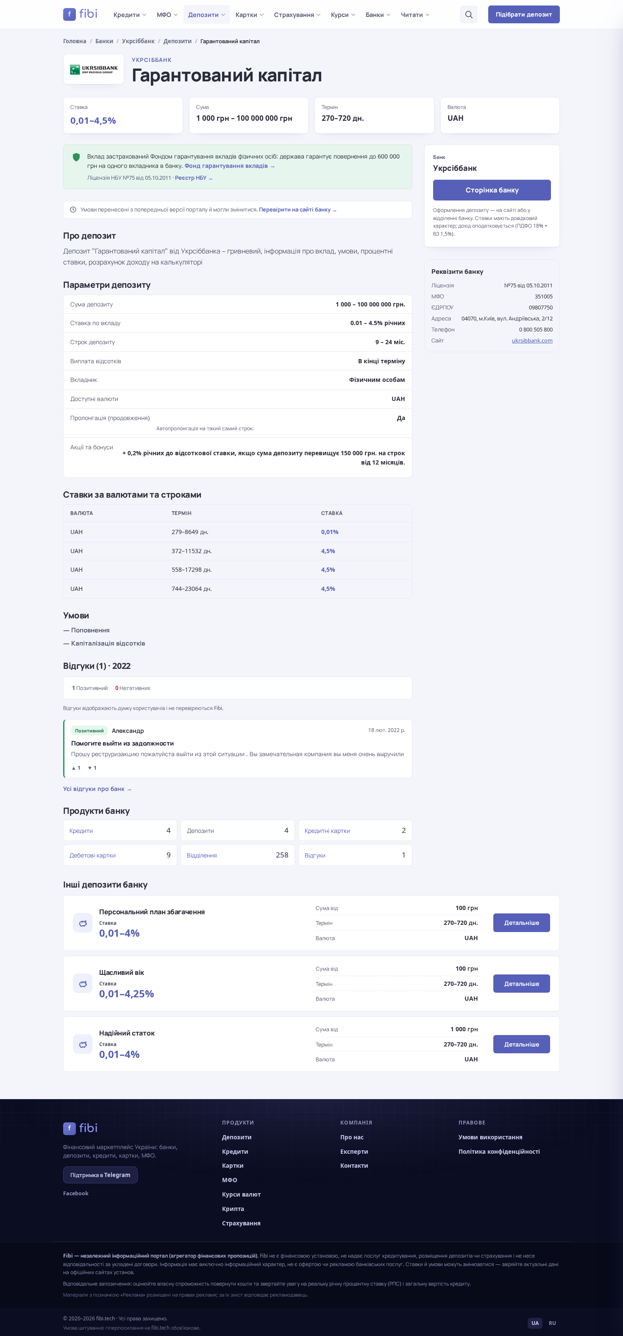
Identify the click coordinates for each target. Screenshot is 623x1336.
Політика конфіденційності (499, 1151)
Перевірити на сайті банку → (298, 209)
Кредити (127, 14)
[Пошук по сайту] (468, 14)
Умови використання (491, 1137)
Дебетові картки (93, 855)
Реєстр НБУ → (194, 177)
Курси (340, 14)
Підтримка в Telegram (100, 1175)
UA (535, 1323)
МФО (164, 14)
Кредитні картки (327, 831)
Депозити (203, 14)
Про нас (352, 1137)
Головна (74, 41)
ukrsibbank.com (532, 340)
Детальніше (521, 922)
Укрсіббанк (138, 41)
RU (552, 1323)
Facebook (76, 1193)
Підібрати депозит (524, 14)
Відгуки (315, 855)
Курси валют (241, 1194)
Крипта (233, 1209)
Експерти (354, 1151)
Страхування (294, 14)
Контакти (354, 1165)
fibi (83, 14)
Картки (246, 14)
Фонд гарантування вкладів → (230, 165)
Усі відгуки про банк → (97, 789)
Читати (412, 14)
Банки (375, 14)
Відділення (202, 855)
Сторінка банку (492, 190)
